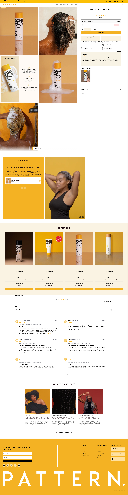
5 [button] (67, 374)
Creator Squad (86, 455)
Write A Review (107, 301)
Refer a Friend (100, 453)
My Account (100, 449)
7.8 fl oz (87, 29)
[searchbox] (62, 309)
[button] (23, 1)
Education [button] (116, 1)
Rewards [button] (106, 1)
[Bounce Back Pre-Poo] (109, 248)
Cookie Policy (13, 489)
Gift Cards (85, 453)
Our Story (85, 449)
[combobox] (22, 313)
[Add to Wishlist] (110, 9)
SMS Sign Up (86, 460)
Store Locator (86, 457)
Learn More (19, 288)
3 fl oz (95, 29)
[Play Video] (80, 217)
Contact (99, 460)
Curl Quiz (111, 1)
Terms (20, 489)
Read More (119, 51)
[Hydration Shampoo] (49, 248)
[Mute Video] (83, 217)
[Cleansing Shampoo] (79, 248)
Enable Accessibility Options (38, 489)
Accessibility (26, 489)
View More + (38, 148)
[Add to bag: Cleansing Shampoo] (40, 181)
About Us (122, 1)
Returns (99, 457)
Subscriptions (100, 451)
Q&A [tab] (22, 295)
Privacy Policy (5, 489)
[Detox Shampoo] (19, 248)
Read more (49, 333)
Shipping (99, 455)
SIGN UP (17, 461)
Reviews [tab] (17, 295)
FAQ (84, 451)
